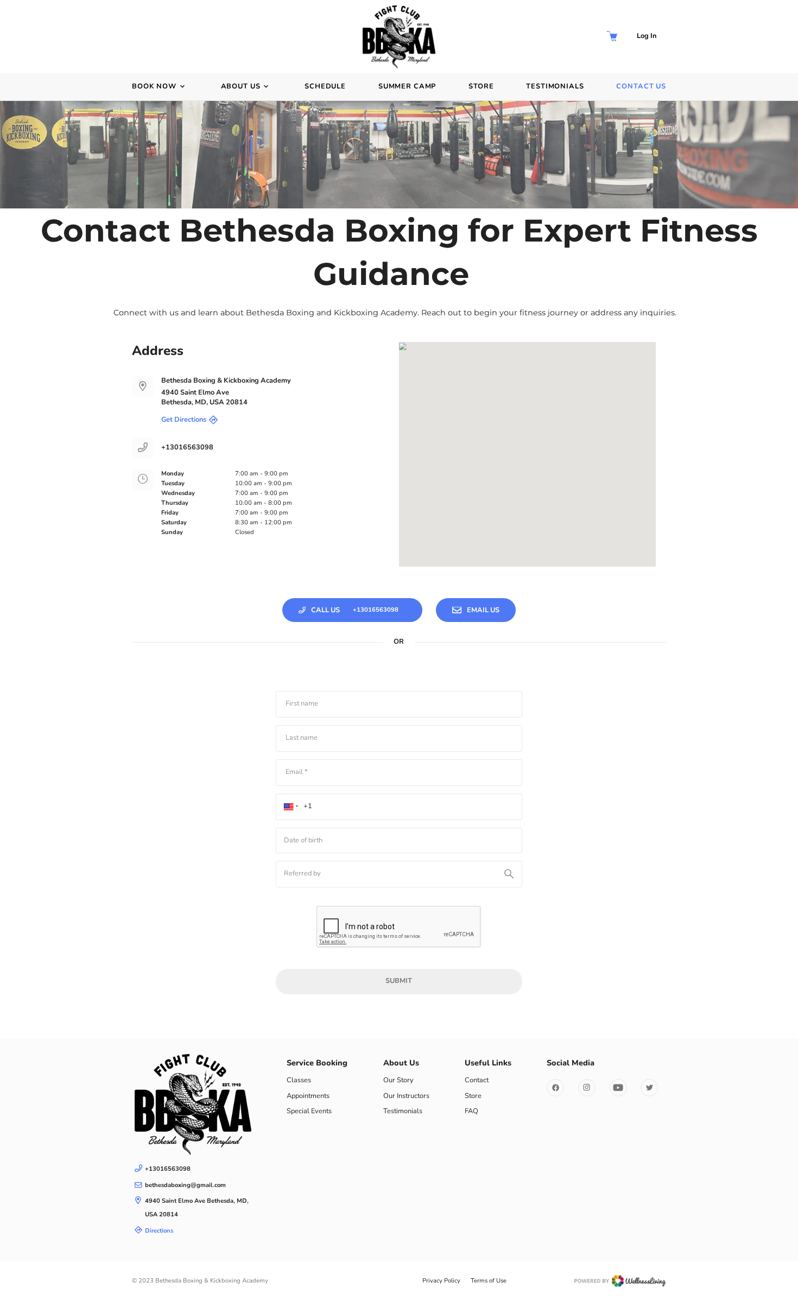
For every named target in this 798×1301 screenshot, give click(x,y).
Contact (477, 1080)
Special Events (309, 1111)
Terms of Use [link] (488, 1281)
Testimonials (555, 86)
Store (480, 86)
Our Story (398, 1080)
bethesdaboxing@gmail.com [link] (185, 1185)
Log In (646, 36)
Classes (299, 1080)
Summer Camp (407, 86)
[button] (294, 807)
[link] (193, 1104)
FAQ (471, 1111)
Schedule (325, 86)
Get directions (183, 419)
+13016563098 (187, 447)
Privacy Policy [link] (441, 1281)
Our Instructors (406, 1096)
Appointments (308, 1096)
